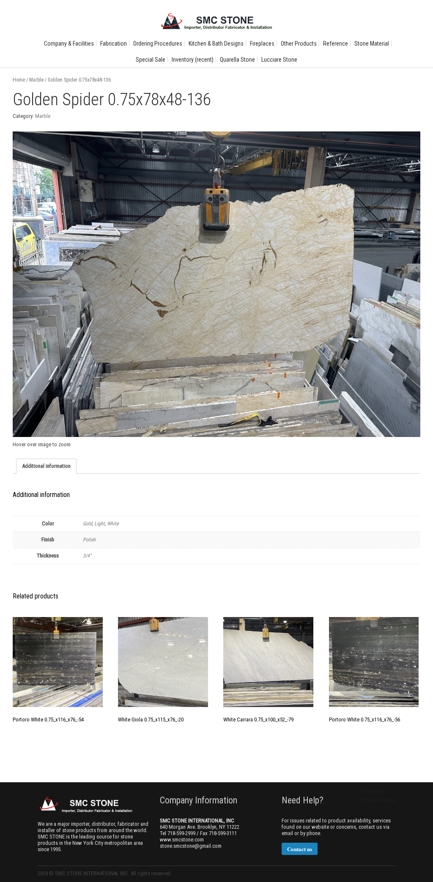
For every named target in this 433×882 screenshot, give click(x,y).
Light (99, 524)
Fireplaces (262, 43)
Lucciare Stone (279, 59)
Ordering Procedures (157, 43)
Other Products (299, 43)
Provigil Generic (378, 800)
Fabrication (113, 43)
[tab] (46, 466)
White (113, 524)
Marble (36, 80)
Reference (335, 43)
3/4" (87, 556)
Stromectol (373, 791)
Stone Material (371, 43)
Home (19, 80)
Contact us (299, 849)
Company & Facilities (69, 43)
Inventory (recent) (193, 59)
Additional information (46, 466)
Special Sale (150, 59)
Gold (87, 524)
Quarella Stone (237, 59)
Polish (89, 540)
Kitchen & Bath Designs (216, 43)
